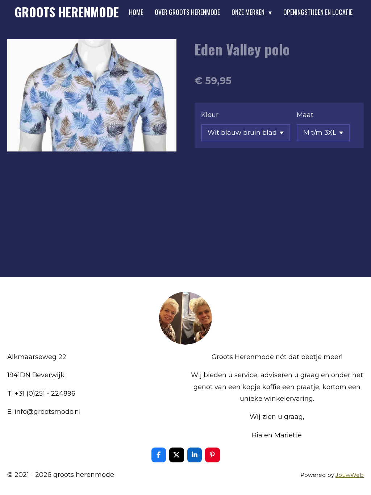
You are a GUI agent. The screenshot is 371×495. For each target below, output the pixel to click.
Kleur (209, 115)
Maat (305, 115)
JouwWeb (349, 474)
